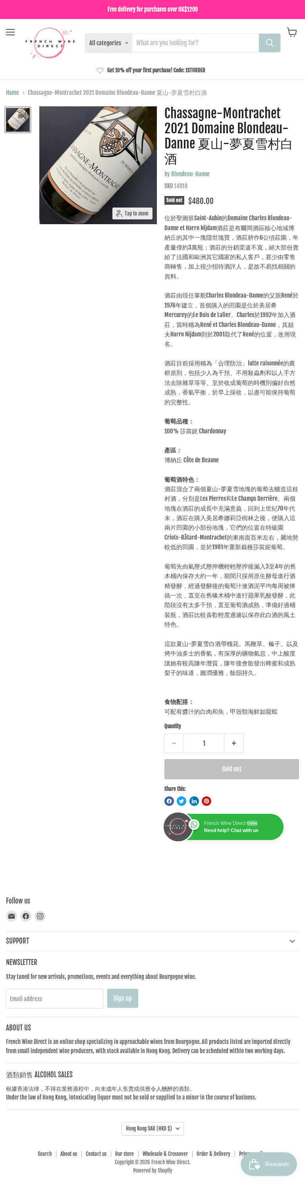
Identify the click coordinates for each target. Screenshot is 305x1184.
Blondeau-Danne (190, 174)
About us (68, 1154)
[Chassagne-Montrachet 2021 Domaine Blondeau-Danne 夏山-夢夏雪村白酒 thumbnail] (18, 120)
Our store (124, 1154)
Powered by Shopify (152, 1170)
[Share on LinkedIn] (194, 801)
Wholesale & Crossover (165, 1154)
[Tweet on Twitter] (181, 801)
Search (45, 1154)
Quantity (172, 726)
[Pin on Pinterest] (206, 801)
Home (12, 92)
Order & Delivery (213, 1154)
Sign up (123, 998)
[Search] (269, 43)
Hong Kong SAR (149, 1128)
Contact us (96, 1154)
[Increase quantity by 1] (234, 743)
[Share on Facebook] (169, 801)
